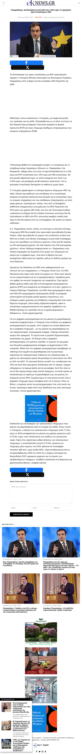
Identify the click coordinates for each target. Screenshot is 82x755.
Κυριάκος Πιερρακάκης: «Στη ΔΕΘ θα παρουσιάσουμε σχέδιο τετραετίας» (58, 609)
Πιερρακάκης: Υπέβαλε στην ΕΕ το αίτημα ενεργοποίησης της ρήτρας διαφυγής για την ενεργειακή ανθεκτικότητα (20, 610)
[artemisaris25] (41, 632)
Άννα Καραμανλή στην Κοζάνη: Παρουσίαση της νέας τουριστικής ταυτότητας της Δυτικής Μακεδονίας (21, 707)
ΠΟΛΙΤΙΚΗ (38, 17)
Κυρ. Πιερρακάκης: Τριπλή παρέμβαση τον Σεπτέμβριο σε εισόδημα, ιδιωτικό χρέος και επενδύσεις (20, 564)
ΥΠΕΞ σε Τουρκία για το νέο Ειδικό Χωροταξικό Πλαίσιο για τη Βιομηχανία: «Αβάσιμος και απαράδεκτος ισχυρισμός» (21, 745)
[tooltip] (26, 63)
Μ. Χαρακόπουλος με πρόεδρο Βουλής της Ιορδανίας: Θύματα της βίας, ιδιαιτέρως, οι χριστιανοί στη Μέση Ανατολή (21, 726)
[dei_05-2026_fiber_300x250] (41, 408)
